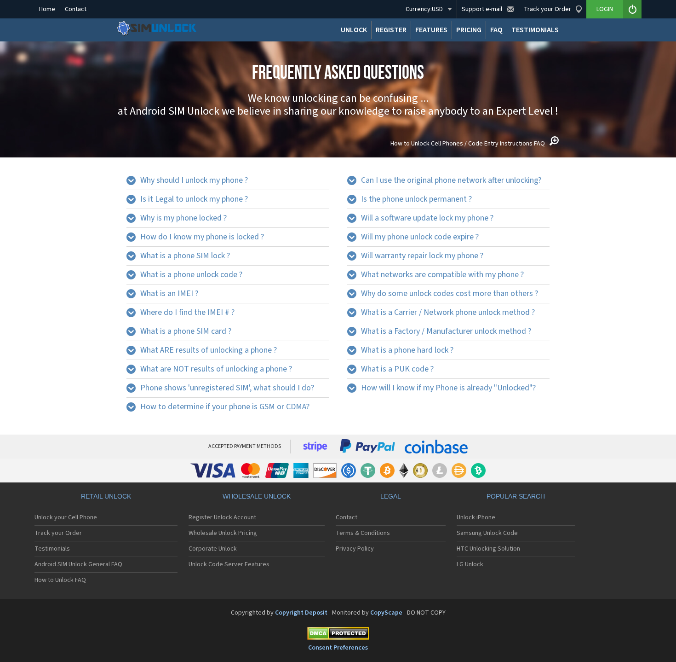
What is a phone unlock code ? (191, 274)
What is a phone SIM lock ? (185, 255)
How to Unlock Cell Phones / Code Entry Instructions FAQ (467, 143)
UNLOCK (354, 30)
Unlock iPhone (476, 517)
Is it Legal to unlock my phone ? (194, 199)
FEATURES (431, 30)
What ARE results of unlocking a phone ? (208, 350)
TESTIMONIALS (535, 30)
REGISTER (391, 30)
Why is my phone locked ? (183, 218)
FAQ (496, 30)
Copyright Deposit (301, 612)
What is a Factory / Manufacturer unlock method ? (446, 331)
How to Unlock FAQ (60, 580)
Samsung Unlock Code (487, 533)
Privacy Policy (355, 548)
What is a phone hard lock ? (407, 350)
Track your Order (58, 533)
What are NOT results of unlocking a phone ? (216, 369)
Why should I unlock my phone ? (194, 180)
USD (424, 9)
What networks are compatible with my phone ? (442, 274)
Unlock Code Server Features (229, 564)
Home (47, 9)
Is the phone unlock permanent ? (416, 199)
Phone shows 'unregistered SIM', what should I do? (227, 388)
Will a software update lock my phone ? (427, 218)
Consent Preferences (338, 647)
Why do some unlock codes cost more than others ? (449, 293)
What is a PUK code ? (397, 369)
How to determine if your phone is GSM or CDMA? (224, 406)
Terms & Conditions (363, 533)
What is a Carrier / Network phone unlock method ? (448, 312)
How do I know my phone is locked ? (202, 237)
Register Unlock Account (222, 517)
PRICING (468, 30)
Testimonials (52, 548)
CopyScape (386, 612)
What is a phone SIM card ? (185, 331)
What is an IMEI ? (169, 293)
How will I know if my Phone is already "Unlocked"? (448, 388)
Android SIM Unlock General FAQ (78, 564)
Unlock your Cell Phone (65, 517)
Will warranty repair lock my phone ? (422, 255)
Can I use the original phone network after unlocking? (451, 180)
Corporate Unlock (213, 548)
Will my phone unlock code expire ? (420, 237)
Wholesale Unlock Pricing (223, 533)
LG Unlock (470, 564)
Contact (75, 9)
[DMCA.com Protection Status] (338, 635)
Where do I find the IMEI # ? (187, 312)
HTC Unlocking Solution (488, 548)
